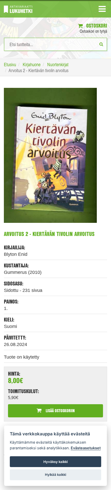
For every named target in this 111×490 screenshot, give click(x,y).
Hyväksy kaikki (55, 462)
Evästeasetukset (86, 448)
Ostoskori (96, 25)
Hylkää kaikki (55, 474)
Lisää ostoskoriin (60, 410)
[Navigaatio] (102, 10)
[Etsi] (101, 44)
